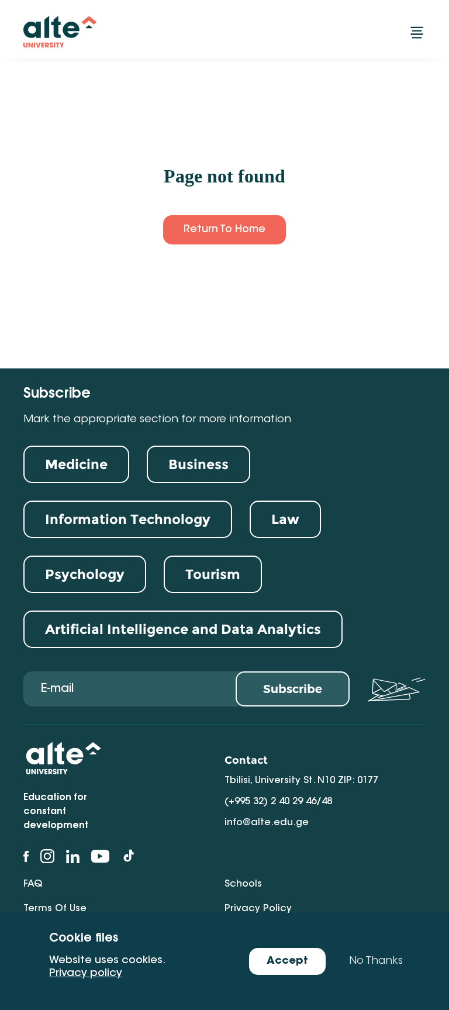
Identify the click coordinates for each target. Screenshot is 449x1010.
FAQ (33, 884)
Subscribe (292, 689)
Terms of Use (55, 909)
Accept (287, 961)
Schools (243, 884)
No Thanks (376, 961)
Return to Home (224, 230)
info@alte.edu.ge (266, 823)
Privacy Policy (258, 909)
